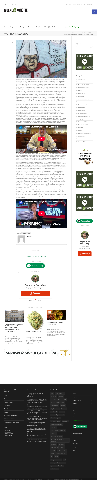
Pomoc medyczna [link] (77, 4)
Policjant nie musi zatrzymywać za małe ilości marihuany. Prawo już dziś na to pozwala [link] (37, 401)
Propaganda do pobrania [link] (10, 415)
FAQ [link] (53, 27)
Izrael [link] (57, 409)
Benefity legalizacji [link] (82, 84)
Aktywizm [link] (80, 79)
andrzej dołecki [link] (60, 393)
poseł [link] (64, 450)
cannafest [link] (53, 399)
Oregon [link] (62, 447)
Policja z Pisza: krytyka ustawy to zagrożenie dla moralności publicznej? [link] (36, 430)
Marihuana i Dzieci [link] (82, 113)
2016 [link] (52, 393)
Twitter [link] (74, 440)
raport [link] (56, 456)
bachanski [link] (53, 396)
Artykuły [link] (10, 27)
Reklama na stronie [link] (9, 418)
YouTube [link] (75, 443)
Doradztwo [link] (68, 4)
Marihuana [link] (80, 110)
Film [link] (79, 90)
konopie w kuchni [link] (55, 421)
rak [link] (51, 456)
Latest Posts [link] (26, 233)
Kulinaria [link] (80, 101)
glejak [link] (52, 409)
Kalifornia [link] (63, 409)
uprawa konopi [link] (55, 466)
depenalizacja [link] (54, 405)
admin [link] (29, 236)
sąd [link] (65, 460)
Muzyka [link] (80, 119)
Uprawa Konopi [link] (81, 139)
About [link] (19, 233)
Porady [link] (80, 127)
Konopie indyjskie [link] (55, 418)
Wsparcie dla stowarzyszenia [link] (11, 422)
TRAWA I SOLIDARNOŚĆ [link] (33, 332)
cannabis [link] (61, 396)
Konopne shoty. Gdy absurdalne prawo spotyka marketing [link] (36, 435)
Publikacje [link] (80, 136)
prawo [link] (79, 130)
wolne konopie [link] (55, 469)
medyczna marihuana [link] (57, 436)
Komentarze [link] (81, 96)
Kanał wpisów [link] (7, 432)
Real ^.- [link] (75, 450)
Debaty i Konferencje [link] (83, 87)
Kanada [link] (61, 412)
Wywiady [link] (80, 141)
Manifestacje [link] (81, 107)
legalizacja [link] (65, 421)
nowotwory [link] (54, 444)
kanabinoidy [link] (54, 412)
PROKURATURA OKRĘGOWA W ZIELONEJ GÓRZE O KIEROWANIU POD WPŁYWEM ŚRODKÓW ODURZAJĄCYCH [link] (14, 327)
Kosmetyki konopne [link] (82, 99)
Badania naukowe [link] (82, 82)
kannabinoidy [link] (54, 415)
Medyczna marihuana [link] (83, 116)
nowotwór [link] (61, 444)
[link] (94, 11)
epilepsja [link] (62, 405)
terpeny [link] (53, 463)
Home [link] (74, 393)
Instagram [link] (75, 447)
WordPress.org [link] (8, 435)
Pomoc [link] (30, 27)
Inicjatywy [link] (80, 93)
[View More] (82, 27)
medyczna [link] (53, 433)
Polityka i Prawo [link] (9, 41)
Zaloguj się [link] (7, 430)
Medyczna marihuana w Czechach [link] (57, 440)
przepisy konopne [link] (61, 453)
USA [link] (62, 466)
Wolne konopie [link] (21, 27)
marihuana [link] (53, 427)
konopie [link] (62, 415)
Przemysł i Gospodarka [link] (83, 133)
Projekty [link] (39, 27)
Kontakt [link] (59, 27)
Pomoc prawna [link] (88, 4)
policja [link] (59, 450)
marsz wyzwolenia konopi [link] (58, 430)
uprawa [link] (63, 463)
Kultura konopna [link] (82, 104)
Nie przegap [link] (81, 121)
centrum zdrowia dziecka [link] (57, 402)
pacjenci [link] (53, 450)
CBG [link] (64, 399)
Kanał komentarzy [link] (8, 433)
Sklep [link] (46, 27)
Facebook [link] (75, 437)
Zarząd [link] (6, 409)
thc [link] (58, 463)
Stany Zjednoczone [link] (56, 460)
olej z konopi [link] (54, 447)
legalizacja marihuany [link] (57, 424)
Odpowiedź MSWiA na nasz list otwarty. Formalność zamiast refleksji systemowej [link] (36, 424)
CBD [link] (59, 399)
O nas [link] (5, 395)
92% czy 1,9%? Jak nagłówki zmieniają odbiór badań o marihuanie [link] (36, 395)
